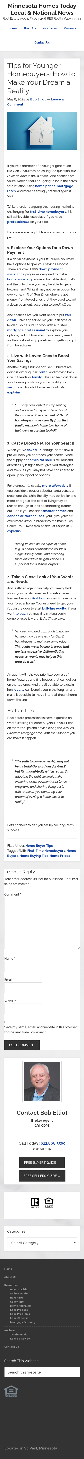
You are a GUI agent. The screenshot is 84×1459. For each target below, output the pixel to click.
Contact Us (11, 1346)
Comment (12, 894)
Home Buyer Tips (39, 846)
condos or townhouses (25, 516)
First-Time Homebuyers (46, 851)
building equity (54, 608)
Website (10, 1001)
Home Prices (60, 856)
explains (14, 392)
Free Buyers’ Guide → (42, 1162)
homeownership (20, 279)
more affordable (55, 485)
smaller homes (54, 511)
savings (13, 387)
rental (43, 372)
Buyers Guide (19, 1289)
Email (9, 980)
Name (9, 958)
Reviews (9, 1330)
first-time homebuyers (48, 212)
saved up (34, 450)
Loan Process (19, 1309)
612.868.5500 (53, 1143)
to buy (20, 613)
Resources (11, 1285)
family (37, 377)
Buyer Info (17, 1297)
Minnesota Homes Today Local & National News (42, 9)
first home (40, 598)
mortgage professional (26, 330)
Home (8, 1268)
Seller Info (17, 1301)
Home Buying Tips (34, 856)
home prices (45, 186)
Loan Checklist (19, 1318)
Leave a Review (20, 1338)
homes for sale (40, 460)
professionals (18, 222)
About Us (10, 1277)
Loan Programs (20, 1313)
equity (19, 690)
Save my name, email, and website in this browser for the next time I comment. (40, 1029)
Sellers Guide (19, 1293)
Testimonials (18, 1334)
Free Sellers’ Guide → (42, 1176)
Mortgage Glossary (22, 1322)
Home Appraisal (20, 1305)
